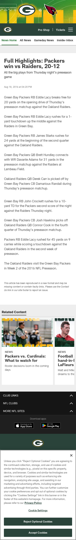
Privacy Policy (33, 502)
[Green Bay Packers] (38, 443)
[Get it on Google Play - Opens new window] (51, 427)
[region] (38, 495)
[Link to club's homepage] (7, 28)
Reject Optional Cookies (38, 521)
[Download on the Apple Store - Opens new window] (24, 426)
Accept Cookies (38, 532)
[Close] (71, 455)
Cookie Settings (38, 510)
